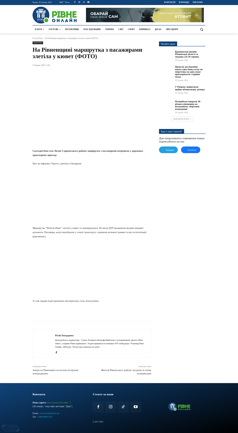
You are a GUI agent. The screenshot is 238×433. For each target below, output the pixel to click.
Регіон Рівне (38, 38)
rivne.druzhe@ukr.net (49, 413)
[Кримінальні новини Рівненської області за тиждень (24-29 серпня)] (166, 55)
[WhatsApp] (73, 313)
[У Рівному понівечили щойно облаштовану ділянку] (166, 90)
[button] (201, 29)
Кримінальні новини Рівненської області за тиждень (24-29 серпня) (187, 54)
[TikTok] (84, 2)
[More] (95, 313)
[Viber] (88, 313)
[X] (65, 313)
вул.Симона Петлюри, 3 (59, 402)
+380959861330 (44, 417)
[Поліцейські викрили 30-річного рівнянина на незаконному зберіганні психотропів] (166, 105)
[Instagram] (79, 2)
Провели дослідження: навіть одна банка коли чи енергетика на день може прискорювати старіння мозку (189, 72)
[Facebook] (75, 2)
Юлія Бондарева (64, 335)
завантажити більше (181, 119)
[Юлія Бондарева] (44, 343)
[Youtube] (88, 2)
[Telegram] (80, 313)
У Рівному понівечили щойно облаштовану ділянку (190, 88)
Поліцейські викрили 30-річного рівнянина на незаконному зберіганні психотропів (188, 105)
